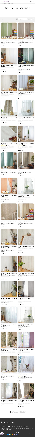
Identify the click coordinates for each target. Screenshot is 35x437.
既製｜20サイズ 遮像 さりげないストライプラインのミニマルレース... (9, 66)
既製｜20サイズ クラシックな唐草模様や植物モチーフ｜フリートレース (9, 401)
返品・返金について (8, 429)
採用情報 (2, 428)
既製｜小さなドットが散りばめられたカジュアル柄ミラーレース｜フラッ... (26, 196)
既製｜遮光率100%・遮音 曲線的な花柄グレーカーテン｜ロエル (26, 401)
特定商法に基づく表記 (26, 428)
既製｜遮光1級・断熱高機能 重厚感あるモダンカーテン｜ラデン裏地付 (26, 170)
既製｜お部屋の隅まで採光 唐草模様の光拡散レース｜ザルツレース (25, 325)
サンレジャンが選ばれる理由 (5, 426)
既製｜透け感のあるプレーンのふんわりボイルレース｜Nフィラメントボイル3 (9, 325)
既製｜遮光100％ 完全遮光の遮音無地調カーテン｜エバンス (25, 299)
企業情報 (21, 428)
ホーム (2, 3)
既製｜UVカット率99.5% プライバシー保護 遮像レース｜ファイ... (26, 144)
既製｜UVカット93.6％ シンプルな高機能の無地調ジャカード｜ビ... (9, 274)
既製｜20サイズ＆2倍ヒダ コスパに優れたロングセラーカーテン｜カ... (9, 93)
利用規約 (32, 428)
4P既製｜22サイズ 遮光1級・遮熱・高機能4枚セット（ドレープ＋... (9, 41)
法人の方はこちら (6, 428)
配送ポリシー (3, 429)
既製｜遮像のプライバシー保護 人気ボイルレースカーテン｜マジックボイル (26, 93)
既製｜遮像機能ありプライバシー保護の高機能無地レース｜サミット (9, 299)
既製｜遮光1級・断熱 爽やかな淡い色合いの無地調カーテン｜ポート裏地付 (9, 247)
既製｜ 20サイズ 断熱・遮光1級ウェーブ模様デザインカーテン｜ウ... (9, 374)
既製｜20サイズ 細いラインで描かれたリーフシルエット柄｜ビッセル (9, 118)
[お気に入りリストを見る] (32, 1)
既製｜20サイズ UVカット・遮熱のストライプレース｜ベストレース (26, 118)
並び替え (16, 19)
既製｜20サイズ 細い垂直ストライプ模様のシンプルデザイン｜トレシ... (26, 247)
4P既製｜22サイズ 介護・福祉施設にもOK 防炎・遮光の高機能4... (26, 221)
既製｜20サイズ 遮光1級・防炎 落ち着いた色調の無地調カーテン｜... (26, 66)
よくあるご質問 (19, 426)
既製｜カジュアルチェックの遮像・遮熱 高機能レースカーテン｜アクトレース (25, 374)
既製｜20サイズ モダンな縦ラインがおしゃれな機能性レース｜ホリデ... (9, 144)
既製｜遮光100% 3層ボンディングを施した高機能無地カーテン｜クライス (9, 170)
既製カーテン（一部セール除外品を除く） (9, 3)
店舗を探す (14, 426)
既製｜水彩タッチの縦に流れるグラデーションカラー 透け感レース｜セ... (26, 350)
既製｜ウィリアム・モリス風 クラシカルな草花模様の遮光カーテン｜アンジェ (9, 350)
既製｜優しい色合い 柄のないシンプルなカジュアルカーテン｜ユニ (9, 196)
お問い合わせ (26, 426)
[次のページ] (22, 412)
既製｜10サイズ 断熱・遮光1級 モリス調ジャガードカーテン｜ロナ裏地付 (9, 221)
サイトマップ (17, 428)
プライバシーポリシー (12, 428)
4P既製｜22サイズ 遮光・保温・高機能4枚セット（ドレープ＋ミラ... (25, 41)
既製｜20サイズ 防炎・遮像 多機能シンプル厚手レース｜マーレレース (26, 274)
